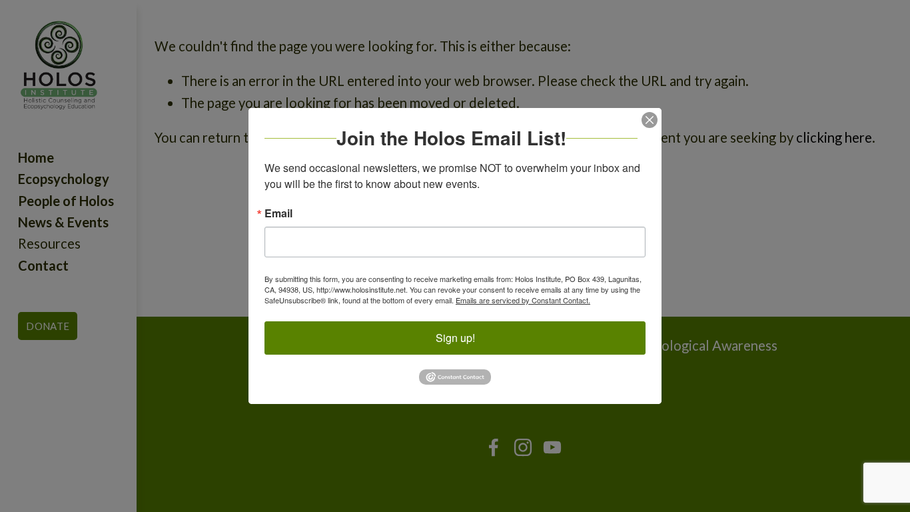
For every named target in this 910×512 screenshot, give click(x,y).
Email (278, 213)
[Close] (650, 120)
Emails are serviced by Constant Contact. (523, 300)
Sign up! (455, 337)
